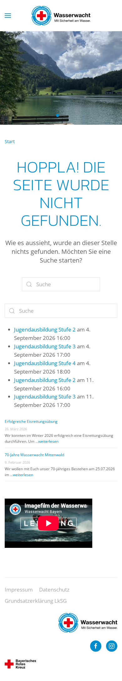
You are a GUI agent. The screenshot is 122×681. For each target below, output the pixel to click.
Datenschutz (54, 589)
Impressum (19, 589)
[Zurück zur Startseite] (61, 15)
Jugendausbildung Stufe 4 (45, 363)
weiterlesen (48, 441)
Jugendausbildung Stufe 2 (45, 329)
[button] (8, 15)
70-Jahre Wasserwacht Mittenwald (34, 454)
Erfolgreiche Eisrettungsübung (31, 421)
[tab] (57, 115)
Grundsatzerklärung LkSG (36, 600)
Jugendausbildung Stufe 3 (45, 346)
